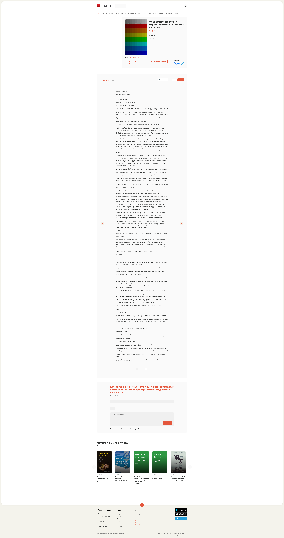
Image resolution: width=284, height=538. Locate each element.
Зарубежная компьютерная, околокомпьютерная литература (129, 13)
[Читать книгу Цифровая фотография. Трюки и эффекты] (122, 462)
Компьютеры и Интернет (107, 13)
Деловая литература (103, 526)
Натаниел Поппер (101, 482)
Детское (100, 523)
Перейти (181, 80)
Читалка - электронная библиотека (178, 535)
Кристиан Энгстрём (157, 478)
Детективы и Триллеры (104, 516)
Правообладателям (140, 524)
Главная (98, 13)
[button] (185, 5)
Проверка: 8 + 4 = (115, 406)
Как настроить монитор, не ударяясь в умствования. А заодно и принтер (161, 13)
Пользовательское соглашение (143, 520)
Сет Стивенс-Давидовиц (177, 480)
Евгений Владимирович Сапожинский (137, 63)
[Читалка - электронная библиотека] (104, 6)
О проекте (152, 6)
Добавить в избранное (160, 61)
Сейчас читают (168, 6)
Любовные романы (103, 518)
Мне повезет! (177, 6)
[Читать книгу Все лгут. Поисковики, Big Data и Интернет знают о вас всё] (178, 462)
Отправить (167, 423)
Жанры (146, 6)
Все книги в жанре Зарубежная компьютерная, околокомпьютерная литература (165, 444)
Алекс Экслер (137, 483)
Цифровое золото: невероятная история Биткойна (102, 478)
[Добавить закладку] (113, 80)
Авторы (140, 6)
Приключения (101, 521)
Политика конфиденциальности (143, 522)
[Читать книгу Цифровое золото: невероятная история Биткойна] (104, 462)
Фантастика (101, 514)
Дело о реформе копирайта (159, 476)
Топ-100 (160, 6)
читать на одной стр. (105, 80)
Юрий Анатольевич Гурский (122, 480)
